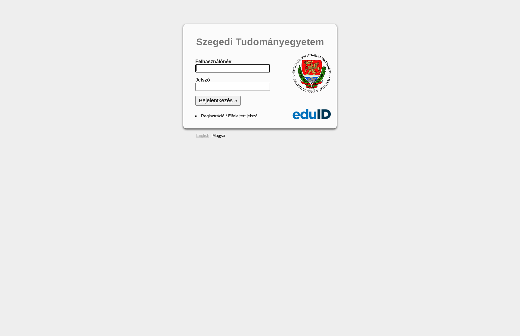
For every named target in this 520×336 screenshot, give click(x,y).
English (202, 135)
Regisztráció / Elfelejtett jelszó (229, 116)
